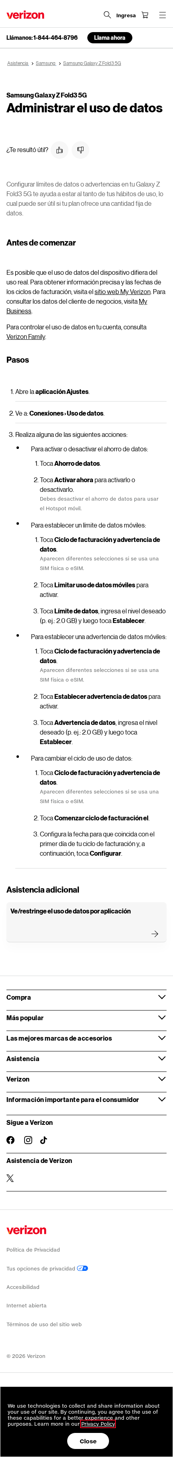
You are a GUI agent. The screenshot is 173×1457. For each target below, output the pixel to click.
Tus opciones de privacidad (41, 1269)
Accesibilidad (22, 1287)
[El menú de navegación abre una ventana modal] (162, 15)
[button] (59, 150)
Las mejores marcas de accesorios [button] (59, 1038)
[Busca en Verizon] (107, 15)
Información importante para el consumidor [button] (72, 1099)
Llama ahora (110, 37)
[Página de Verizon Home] (25, 14)
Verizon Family (25, 336)
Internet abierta (26, 1306)
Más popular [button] (25, 1017)
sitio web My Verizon (122, 291)
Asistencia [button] (22, 1058)
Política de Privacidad (33, 1250)
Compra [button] (18, 997)
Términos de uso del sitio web (44, 1324)
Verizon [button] (18, 1079)
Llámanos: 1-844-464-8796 (42, 38)
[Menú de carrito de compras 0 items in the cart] (145, 15)
